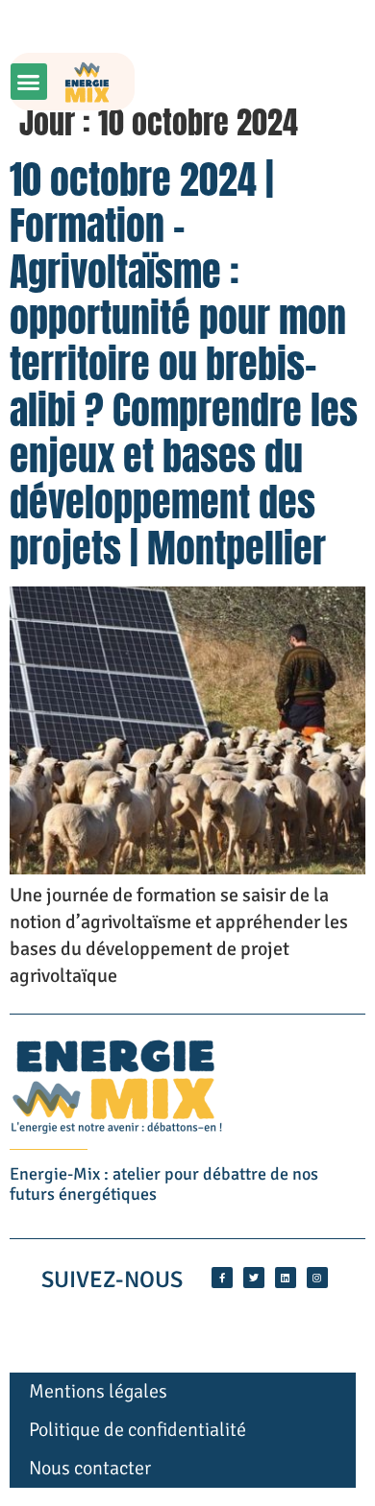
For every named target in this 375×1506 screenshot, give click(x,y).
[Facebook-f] (222, 1277)
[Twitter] (253, 1277)
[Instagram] (317, 1277)
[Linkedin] (285, 1277)
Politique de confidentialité (137, 1430)
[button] (29, 81)
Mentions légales (98, 1391)
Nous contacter (90, 1468)
